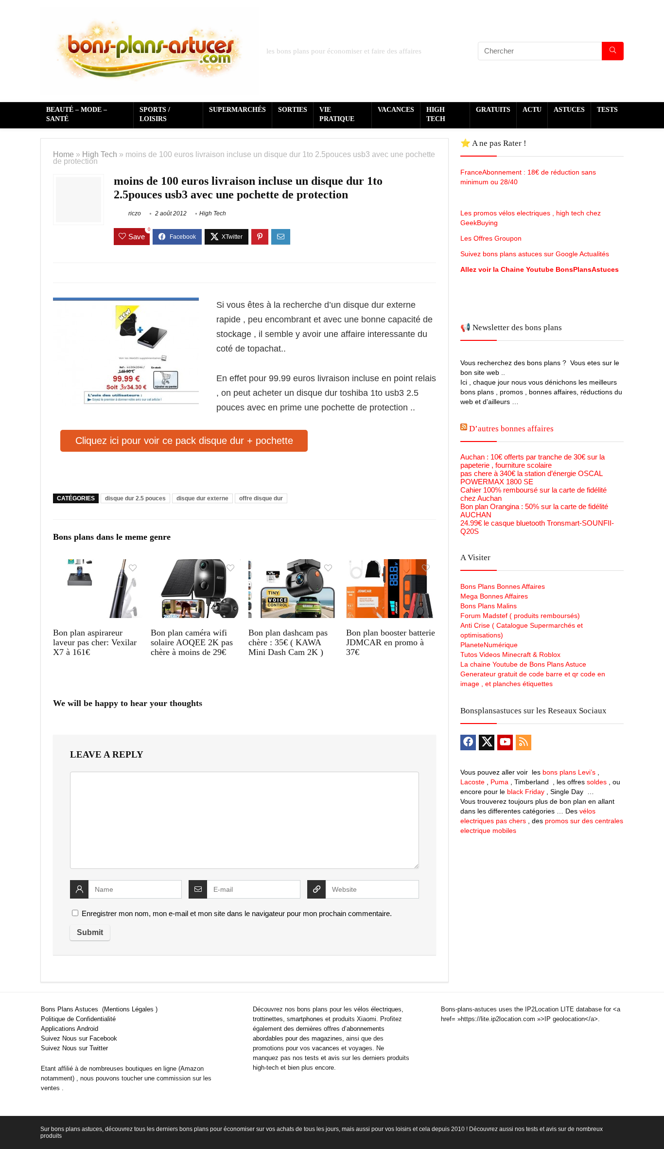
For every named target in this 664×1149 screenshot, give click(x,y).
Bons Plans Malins (488, 606)
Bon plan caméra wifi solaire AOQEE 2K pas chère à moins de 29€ (192, 642)
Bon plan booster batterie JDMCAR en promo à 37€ (390, 642)
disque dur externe (202, 498)
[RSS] (523, 742)
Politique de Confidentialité (78, 1019)
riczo (134, 213)
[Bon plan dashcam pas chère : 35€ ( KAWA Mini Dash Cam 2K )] (293, 566)
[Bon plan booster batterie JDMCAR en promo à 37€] (391, 566)
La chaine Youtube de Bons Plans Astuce (523, 664)
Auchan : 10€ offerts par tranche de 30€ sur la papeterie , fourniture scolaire (532, 461)
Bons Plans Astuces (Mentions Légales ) (99, 1009)
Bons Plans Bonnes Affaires (502, 586)
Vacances (396, 109)
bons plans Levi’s (568, 772)
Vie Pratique (336, 114)
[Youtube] (505, 742)
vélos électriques (378, 1009)
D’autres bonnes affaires (511, 428)
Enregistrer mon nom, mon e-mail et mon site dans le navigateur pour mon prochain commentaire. (237, 913)
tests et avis (322, 1057)
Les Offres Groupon (492, 238)
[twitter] (486, 742)
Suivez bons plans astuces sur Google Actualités (534, 254)
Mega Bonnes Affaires (494, 596)
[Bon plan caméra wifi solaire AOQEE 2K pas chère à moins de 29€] (196, 566)
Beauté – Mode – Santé (76, 114)
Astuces (569, 109)
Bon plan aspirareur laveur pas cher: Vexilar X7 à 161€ (95, 642)
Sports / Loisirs (155, 114)
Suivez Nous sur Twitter (74, 1048)
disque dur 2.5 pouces (135, 498)
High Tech (435, 114)
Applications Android (69, 1028)
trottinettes (268, 1019)
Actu (532, 109)
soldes (597, 782)
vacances (325, 1048)
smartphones (305, 1019)
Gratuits (493, 109)
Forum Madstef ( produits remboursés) (520, 615)
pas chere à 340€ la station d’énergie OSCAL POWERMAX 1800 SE (531, 477)
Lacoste (472, 782)
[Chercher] (613, 51)
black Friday (525, 791)
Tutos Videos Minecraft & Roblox (510, 654)
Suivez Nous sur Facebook (79, 1038)
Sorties (292, 109)
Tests (607, 109)
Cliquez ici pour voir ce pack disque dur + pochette (184, 440)
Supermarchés (237, 109)
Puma (499, 782)
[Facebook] (468, 742)
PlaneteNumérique (489, 645)
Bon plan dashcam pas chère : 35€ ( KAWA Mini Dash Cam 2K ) (288, 642)
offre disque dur (261, 498)
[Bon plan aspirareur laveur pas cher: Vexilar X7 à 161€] (98, 566)
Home (63, 154)
